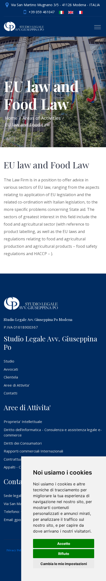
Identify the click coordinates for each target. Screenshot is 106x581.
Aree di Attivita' (17, 385)
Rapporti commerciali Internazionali (33, 451)
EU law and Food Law (27, 125)
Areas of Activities (41, 118)
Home (11, 118)
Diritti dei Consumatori (23, 443)
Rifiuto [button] (63, 554)
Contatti (10, 393)
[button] (95, 25)
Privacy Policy (15, 550)
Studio (9, 361)
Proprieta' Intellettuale (23, 421)
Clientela (11, 377)
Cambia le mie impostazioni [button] (63, 564)
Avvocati (11, 369)
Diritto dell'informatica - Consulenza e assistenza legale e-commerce (53, 432)
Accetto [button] (63, 543)
